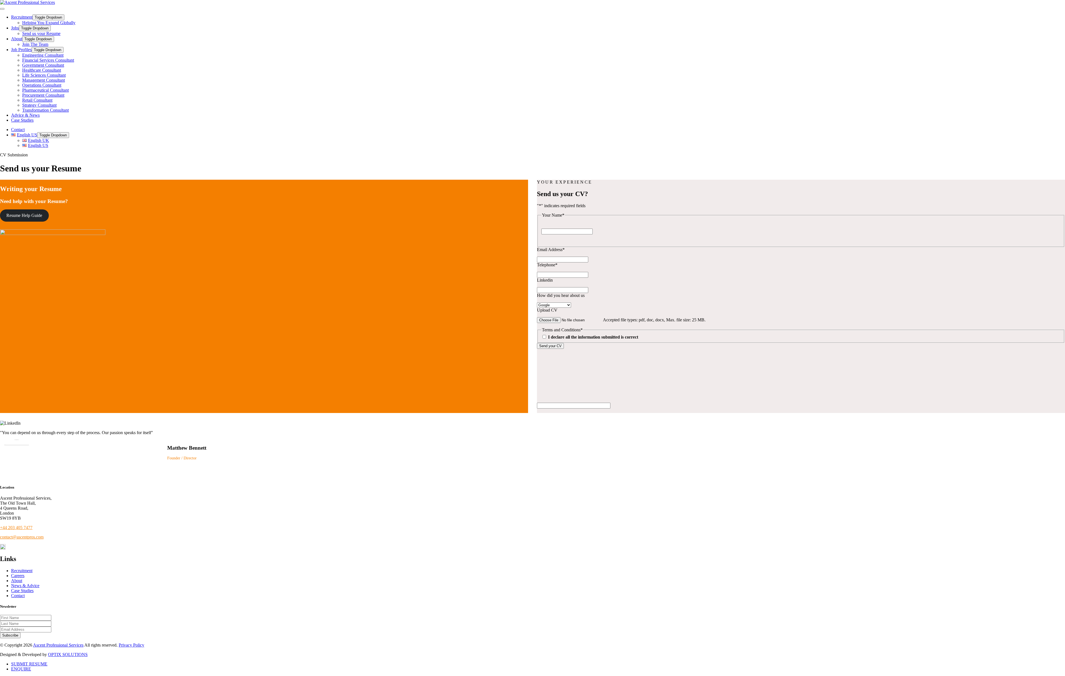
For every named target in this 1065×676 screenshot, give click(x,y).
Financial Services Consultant (48, 60)
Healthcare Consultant (41, 70)
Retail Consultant (37, 100)
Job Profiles (21, 49)
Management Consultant (43, 80)
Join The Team (35, 44)
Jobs (15, 28)
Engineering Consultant (43, 55)
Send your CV (550, 346)
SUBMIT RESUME (29, 664)
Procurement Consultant (43, 95)
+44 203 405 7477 (16, 527)
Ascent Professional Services (58, 645)
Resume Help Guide (24, 215)
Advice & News (25, 115)
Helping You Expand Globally (48, 22)
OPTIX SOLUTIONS (68, 654)
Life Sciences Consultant (44, 75)
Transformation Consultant (45, 110)
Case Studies (22, 120)
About (16, 38)
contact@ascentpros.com (22, 537)
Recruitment (21, 17)
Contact (18, 129)
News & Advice (25, 585)
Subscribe (10, 635)
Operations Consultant (41, 85)
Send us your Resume (41, 33)
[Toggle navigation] (2, 9)
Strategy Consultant (39, 105)
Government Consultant (43, 65)
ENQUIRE (21, 669)
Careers (17, 575)
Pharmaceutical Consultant (45, 90)
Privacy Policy (131, 645)
